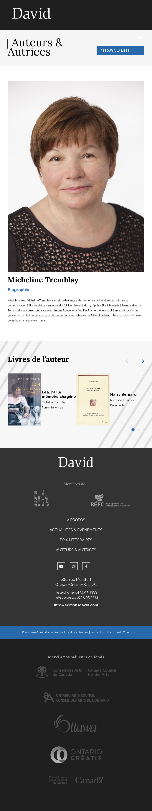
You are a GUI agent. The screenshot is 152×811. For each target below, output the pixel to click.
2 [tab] (139, 430)
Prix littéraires (76, 540)
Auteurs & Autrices (76, 550)
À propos (76, 520)
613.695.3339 (86, 592)
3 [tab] (144, 430)
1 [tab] (133, 430)
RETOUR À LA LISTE (114, 50)
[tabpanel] (42, 399)
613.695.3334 (87, 597)
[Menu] (139, 37)
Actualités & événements (76, 530)
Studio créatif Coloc (118, 632)
